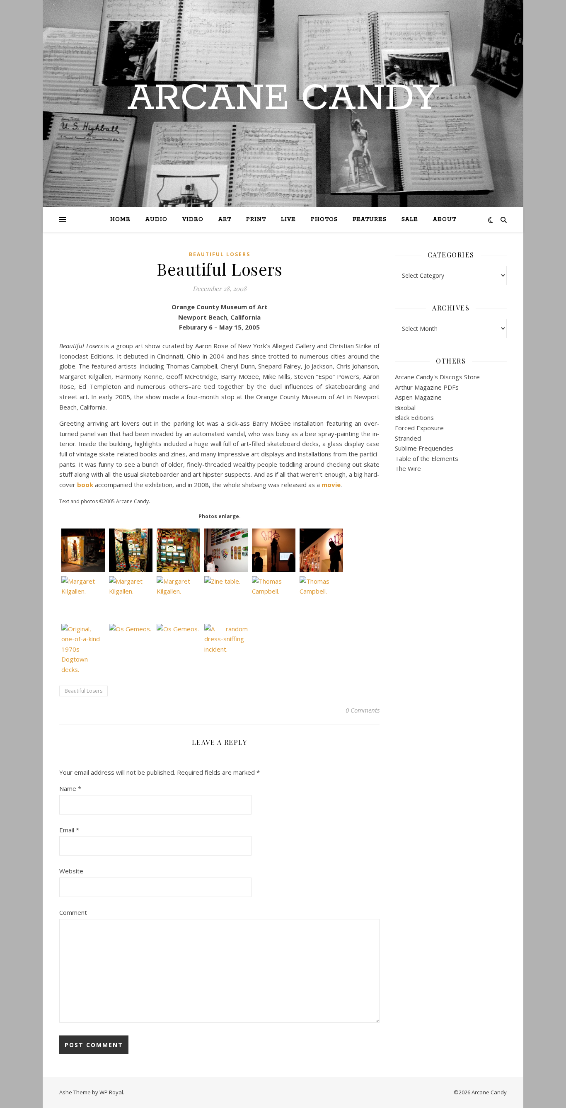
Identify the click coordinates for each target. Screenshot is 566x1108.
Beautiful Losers (219, 254)
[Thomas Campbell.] (273, 598)
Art (224, 219)
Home (120, 219)
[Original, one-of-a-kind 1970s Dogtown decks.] (83, 649)
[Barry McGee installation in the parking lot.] (83, 550)
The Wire (408, 468)
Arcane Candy (283, 98)
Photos (324, 219)
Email (69, 830)
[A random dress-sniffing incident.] (226, 645)
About (444, 219)
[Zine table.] (226, 598)
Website (71, 871)
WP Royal (111, 1092)
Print (256, 219)
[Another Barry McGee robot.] (273, 550)
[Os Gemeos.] (130, 645)
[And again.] (321, 550)
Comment (73, 912)
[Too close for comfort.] (178, 550)
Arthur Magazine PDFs (427, 387)
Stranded (408, 438)
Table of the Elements (426, 458)
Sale (410, 219)
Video (192, 219)
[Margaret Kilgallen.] (83, 598)
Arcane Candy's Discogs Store (437, 377)
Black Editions (414, 417)
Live (288, 219)
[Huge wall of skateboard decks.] (226, 550)
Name (70, 788)
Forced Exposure (419, 428)
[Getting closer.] (130, 550)
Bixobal (405, 407)
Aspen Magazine (418, 397)
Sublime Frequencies (424, 448)
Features (370, 219)
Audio (156, 219)
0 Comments (363, 710)
